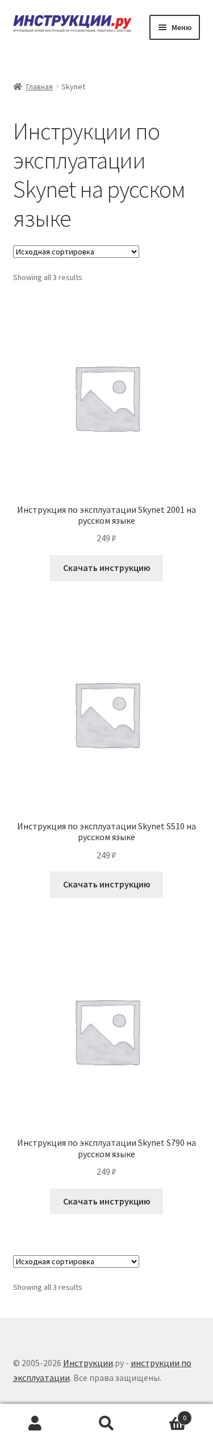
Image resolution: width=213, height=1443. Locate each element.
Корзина (164, 1413)
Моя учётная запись (35, 1423)
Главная (39, 86)
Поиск (106, 1423)
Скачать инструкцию (107, 567)
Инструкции (88, 1362)
